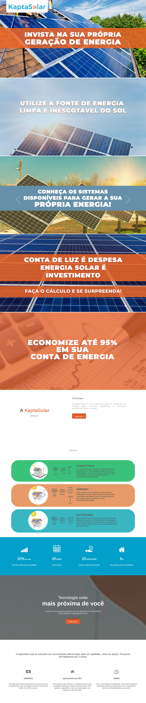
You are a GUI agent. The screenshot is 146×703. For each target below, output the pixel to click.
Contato (126, 7)
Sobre (66, 7)
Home (58, 7)
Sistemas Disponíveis (82, 7)
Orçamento (114, 7)
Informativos (100, 7)
